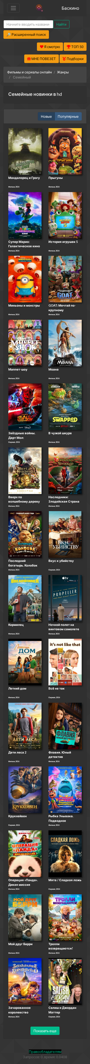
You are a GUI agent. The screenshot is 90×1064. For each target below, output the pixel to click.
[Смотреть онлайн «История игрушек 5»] (65, 215)
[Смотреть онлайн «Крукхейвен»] (25, 789)
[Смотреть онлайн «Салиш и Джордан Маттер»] (65, 981)
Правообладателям (45, 1051)
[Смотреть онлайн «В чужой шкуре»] (65, 406)
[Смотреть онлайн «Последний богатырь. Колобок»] (25, 534)
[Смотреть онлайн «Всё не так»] (65, 662)
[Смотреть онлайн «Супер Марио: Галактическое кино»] (25, 215)
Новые (46, 116)
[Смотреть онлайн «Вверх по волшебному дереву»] (25, 470)
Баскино (70, 8)
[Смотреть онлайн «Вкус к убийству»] (65, 534)
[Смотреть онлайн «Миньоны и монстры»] (25, 278)
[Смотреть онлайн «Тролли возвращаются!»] (65, 917)
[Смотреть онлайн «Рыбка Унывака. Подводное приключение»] (65, 789)
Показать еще (45, 1031)
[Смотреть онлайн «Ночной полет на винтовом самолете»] (65, 598)
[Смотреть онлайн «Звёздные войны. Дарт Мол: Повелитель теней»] (25, 406)
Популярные (68, 116)
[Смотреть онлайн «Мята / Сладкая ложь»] (65, 853)
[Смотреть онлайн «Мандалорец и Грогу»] (25, 151)
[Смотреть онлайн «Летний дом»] (25, 662)
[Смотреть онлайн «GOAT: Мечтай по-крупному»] (65, 278)
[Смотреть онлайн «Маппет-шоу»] (25, 342)
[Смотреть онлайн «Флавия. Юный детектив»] (65, 725)
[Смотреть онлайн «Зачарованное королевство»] (25, 981)
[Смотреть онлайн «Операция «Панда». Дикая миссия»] (25, 853)
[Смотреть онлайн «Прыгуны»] (65, 151)
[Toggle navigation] (13, 8)
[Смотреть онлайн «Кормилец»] (25, 598)
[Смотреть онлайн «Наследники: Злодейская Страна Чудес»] (65, 470)
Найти (61, 24)
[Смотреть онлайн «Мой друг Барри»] (25, 917)
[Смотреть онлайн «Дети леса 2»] (25, 725)
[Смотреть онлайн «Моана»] (65, 342)
